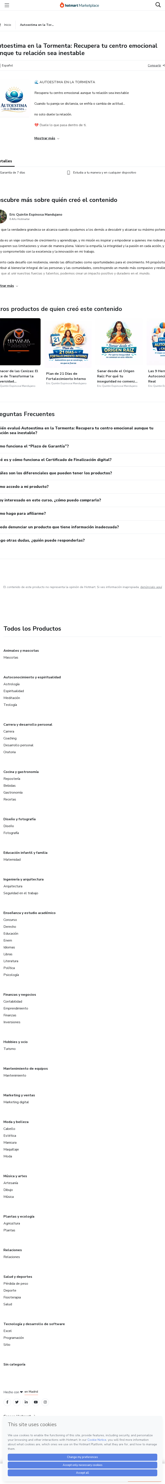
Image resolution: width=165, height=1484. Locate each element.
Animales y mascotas (21, 650)
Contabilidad (12, 1001)
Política (9, 968)
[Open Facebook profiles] (7, 1402)
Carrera (8, 731)
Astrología (11, 684)
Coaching (10, 738)
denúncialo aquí (151, 587)
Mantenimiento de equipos (25, 1068)
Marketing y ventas (19, 1095)
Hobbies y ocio (15, 1042)
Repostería (11, 778)
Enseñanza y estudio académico (29, 913)
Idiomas (9, 947)
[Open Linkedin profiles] (26, 1402)
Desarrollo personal (18, 745)
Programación (13, 1337)
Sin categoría (14, 1364)
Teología (10, 704)
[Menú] (6, 5)
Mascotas (10, 657)
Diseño (8, 826)
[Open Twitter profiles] (17, 1402)
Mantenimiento (14, 1075)
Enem (7, 940)
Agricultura (11, 1223)
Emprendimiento (15, 1008)
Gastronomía (13, 792)
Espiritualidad (13, 691)
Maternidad (12, 859)
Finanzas (9, 1015)
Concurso (10, 919)
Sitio (6, 1344)
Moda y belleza (16, 1122)
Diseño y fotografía (19, 819)
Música (8, 1196)
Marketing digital (16, 1102)
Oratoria (9, 752)
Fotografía (11, 833)
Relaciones (12, 1250)
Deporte (9, 1290)
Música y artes (15, 1176)
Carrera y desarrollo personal (27, 724)
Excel (7, 1331)
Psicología (11, 974)
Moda (7, 1156)
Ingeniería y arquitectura (23, 879)
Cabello (9, 1128)
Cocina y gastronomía (21, 772)
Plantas (9, 1230)
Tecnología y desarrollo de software (34, 1324)
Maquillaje (11, 1149)
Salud (7, 1304)
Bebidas (9, 785)
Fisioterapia (12, 1297)
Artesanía (10, 1183)
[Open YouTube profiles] (35, 1402)
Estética (9, 1135)
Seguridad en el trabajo (20, 893)
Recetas (9, 799)
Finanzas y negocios (19, 994)
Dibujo (8, 1190)
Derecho (9, 926)
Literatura (10, 961)
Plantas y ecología (18, 1216)
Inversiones (11, 1022)
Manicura (10, 1142)
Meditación (11, 698)
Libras (7, 954)
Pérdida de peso (15, 1283)
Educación (10, 933)
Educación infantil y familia (25, 852)
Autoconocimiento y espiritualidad (32, 677)
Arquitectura (12, 886)
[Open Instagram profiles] (45, 1402)
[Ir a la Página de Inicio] (81, 5)
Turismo (9, 1048)
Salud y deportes (17, 1276)
